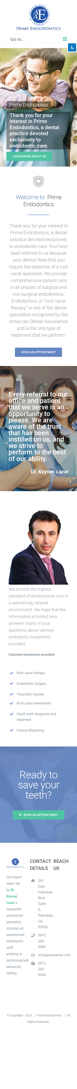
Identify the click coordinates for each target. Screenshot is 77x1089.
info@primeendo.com (42, 955)
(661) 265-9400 (42, 941)
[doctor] (38, 513)
